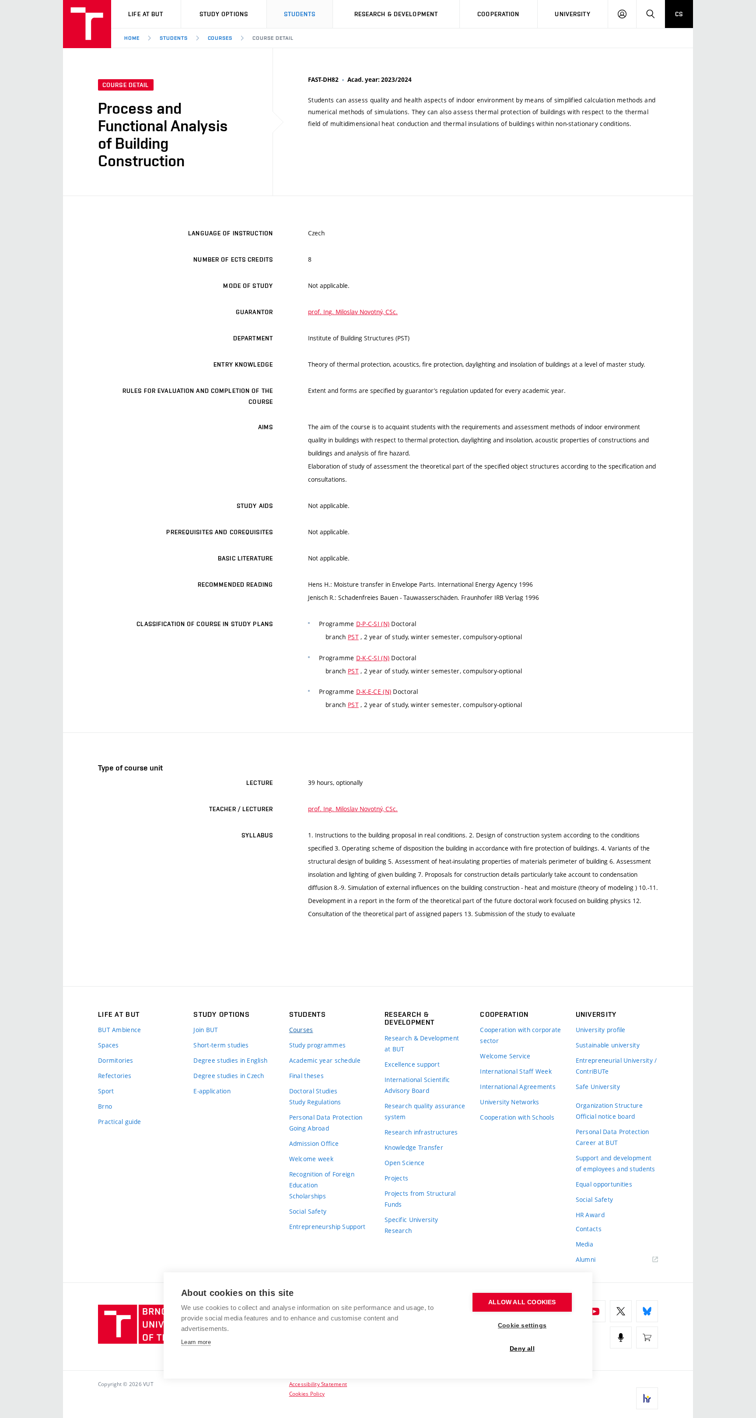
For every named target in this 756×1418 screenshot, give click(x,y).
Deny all (522, 1348)
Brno (105, 1106)
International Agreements (518, 1086)
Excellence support (412, 1064)
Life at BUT (145, 14)
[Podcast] (621, 1337)
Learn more (196, 1342)
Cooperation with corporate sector (520, 1035)
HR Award (590, 1215)
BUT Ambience (119, 1030)
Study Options (224, 14)
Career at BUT (597, 1142)
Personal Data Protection (326, 1117)
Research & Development (396, 14)
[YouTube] (595, 1311)
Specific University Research (411, 1225)
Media (584, 1244)
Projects (396, 1178)
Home (132, 38)
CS (679, 14)
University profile (601, 1030)
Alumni (586, 1259)
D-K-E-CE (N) (373, 691)
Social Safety (308, 1211)
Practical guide (119, 1121)
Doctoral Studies (313, 1091)
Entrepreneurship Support (327, 1226)
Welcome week (311, 1159)
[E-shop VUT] (647, 1337)
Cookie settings (522, 1325)
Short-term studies (220, 1045)
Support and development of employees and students (615, 1163)
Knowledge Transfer (414, 1147)
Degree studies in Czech (228, 1075)
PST (353, 637)
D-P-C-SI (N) (372, 624)
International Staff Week (516, 1071)
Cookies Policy (307, 1393)
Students (300, 14)
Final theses (306, 1075)
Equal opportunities (604, 1184)
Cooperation (498, 14)
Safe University (598, 1086)
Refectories (114, 1075)
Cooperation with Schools (517, 1117)
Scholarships (307, 1196)
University (572, 14)
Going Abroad (309, 1128)
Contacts (589, 1229)
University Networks (509, 1102)
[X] (621, 1311)
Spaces (108, 1045)
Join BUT (205, 1030)
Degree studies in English (230, 1060)
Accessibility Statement (318, 1383)
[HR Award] (647, 1398)
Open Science (404, 1163)
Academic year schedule (324, 1060)
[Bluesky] (647, 1311)
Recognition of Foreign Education (321, 1179)
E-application (212, 1091)
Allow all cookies (522, 1302)
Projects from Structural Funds (420, 1198)
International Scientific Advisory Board (417, 1085)
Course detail (272, 38)
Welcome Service (505, 1056)
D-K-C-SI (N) (372, 658)
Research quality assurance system (425, 1111)
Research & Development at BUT (422, 1043)
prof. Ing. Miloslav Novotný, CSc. (353, 312)
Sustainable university (608, 1045)
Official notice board (605, 1116)
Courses (220, 38)
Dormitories (115, 1060)
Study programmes (317, 1045)
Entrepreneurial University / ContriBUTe (616, 1065)
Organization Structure (609, 1105)
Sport (106, 1091)
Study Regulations (315, 1102)
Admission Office (314, 1143)
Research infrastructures (421, 1132)
